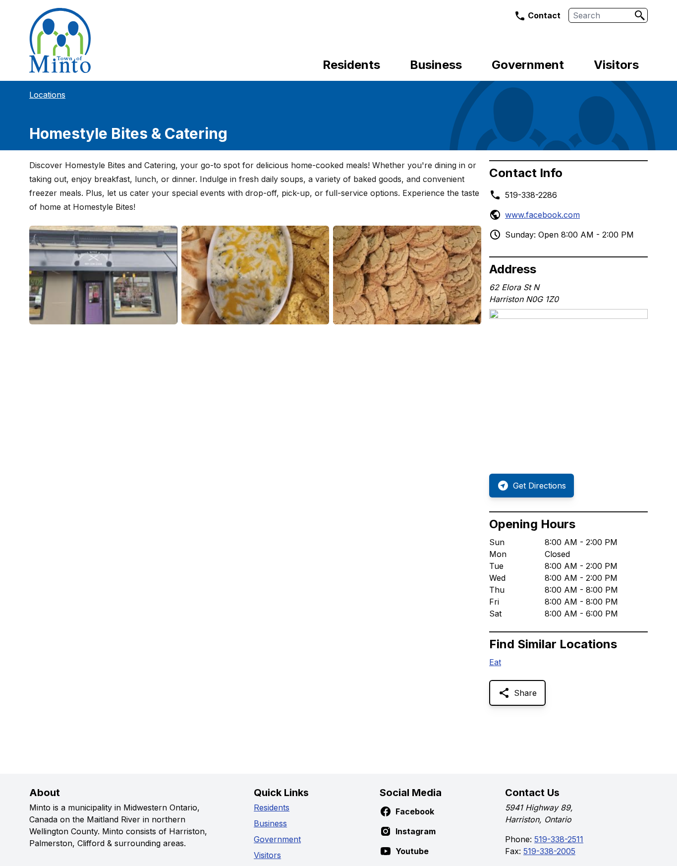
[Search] (640, 15)
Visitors (616, 65)
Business (436, 65)
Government (528, 65)
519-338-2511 (558, 839)
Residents (351, 65)
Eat (495, 662)
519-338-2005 (549, 851)
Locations (47, 95)
